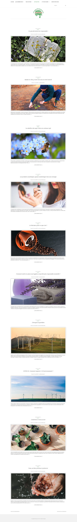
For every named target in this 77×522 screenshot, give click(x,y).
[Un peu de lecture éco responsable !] (38, 49)
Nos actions (28, 1)
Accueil (12, 1)
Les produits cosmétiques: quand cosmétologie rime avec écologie (38, 177)
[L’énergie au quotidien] (38, 340)
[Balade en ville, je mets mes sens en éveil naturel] (38, 97)
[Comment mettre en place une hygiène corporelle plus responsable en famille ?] (38, 292)
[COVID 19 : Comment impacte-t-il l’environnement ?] (38, 389)
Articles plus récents (61, 511)
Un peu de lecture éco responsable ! (38, 31)
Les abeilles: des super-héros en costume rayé (38, 128)
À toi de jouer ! (45, 1)
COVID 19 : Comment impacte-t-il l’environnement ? (38, 371)
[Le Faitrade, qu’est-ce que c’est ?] (38, 243)
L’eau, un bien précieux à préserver (38, 468)
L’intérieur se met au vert (38, 419)
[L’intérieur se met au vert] (38, 437)
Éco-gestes (38, 28)
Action (38, 125)
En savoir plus (38, 67)
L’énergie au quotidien (38, 322)
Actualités (36, 1)
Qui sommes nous (19, 1)
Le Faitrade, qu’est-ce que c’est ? (38, 225)
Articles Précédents (15, 511)
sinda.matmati (42, 82)
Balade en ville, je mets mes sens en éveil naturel (38, 79)
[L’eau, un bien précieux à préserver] (38, 486)
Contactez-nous (55, 1)
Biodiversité (38, 77)
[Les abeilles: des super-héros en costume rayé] (38, 146)
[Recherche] (65, 5)
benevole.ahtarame (42, 34)
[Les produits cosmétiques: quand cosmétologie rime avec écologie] (38, 195)
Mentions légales (43, 518)
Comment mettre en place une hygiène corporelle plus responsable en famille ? (38, 274)
